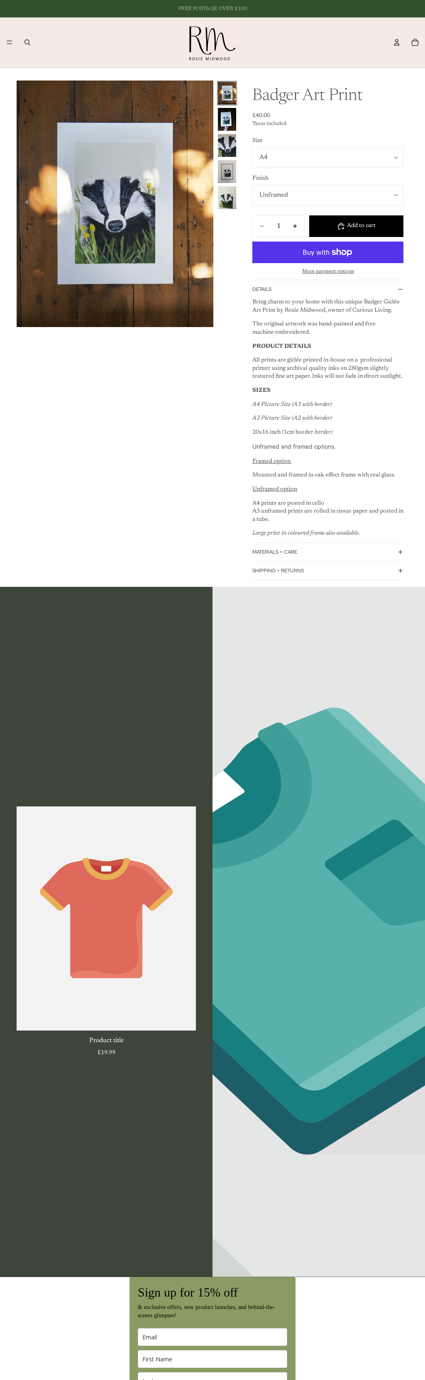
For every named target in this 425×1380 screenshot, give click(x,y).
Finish (260, 178)
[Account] (397, 42)
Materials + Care (274, 552)
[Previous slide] (26, 204)
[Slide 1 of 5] (227, 93)
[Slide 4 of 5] (227, 171)
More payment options (328, 271)
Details (261, 289)
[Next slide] (204, 204)
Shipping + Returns (278, 570)
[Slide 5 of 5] (227, 197)
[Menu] (9, 42)
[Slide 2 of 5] (227, 119)
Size (257, 141)
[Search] (27, 42)
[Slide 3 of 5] (227, 145)
